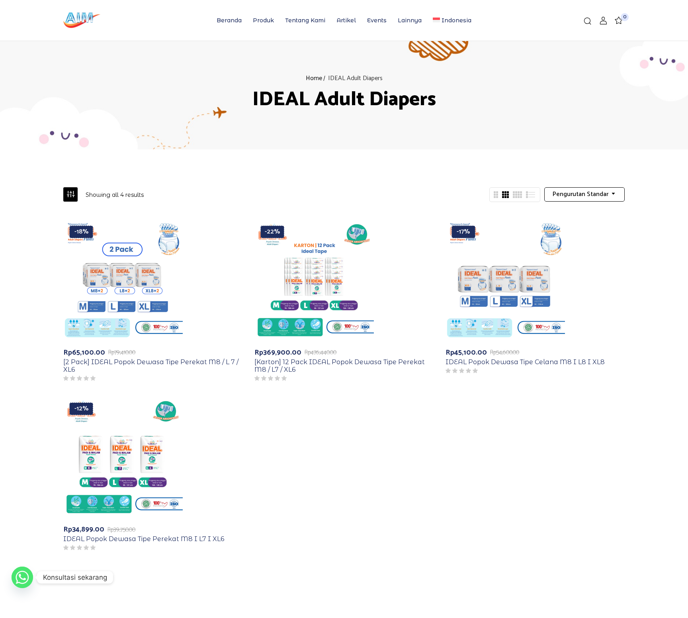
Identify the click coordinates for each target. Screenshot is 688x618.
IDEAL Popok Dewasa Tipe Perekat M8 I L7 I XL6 (143, 539)
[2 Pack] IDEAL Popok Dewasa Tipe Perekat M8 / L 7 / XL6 (150, 365)
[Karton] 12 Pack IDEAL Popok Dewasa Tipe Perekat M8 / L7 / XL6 (339, 365)
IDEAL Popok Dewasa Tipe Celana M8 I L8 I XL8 (525, 362)
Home (314, 78)
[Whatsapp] (22, 577)
